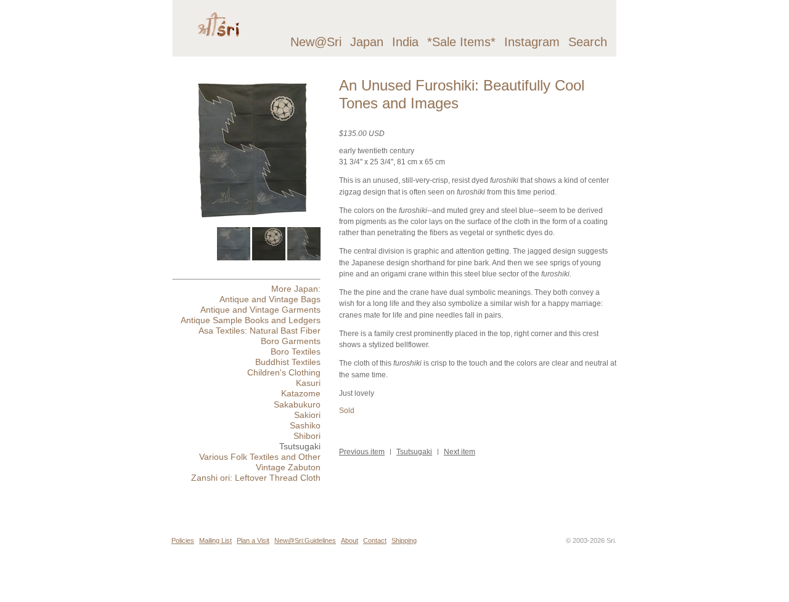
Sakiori (307, 415)
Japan (366, 42)
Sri (611, 540)
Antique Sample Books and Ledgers (251, 320)
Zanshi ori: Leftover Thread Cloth (256, 478)
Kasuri (308, 383)
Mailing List (215, 540)
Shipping (404, 540)
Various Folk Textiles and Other (260, 457)
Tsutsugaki (414, 451)
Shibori (307, 436)
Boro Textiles (296, 351)
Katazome (301, 393)
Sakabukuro (297, 404)
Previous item (362, 451)
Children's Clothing (284, 372)
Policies (182, 540)
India (405, 42)
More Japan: (296, 289)
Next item (459, 451)
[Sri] (218, 46)
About (349, 540)
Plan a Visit (253, 540)
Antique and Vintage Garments (260, 310)
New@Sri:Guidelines (305, 540)
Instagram (532, 42)
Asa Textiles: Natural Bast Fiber (259, 330)
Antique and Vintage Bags (270, 299)
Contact (374, 540)
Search (587, 42)
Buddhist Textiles (288, 362)
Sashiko (305, 425)
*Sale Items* (461, 42)
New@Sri (315, 42)
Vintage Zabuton (288, 467)
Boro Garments (291, 341)
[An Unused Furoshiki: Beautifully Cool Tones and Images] (252, 221)
